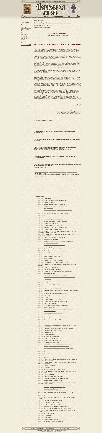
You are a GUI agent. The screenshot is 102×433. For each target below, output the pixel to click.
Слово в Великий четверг (50, 273)
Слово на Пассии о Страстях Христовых (53, 338)
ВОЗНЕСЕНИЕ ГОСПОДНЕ (50, 374)
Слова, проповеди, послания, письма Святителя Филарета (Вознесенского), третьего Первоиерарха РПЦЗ (58, 363)
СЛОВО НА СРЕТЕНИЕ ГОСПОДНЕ (52, 404)
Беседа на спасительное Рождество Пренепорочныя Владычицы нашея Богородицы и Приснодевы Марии (57, 383)
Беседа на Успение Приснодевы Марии (53, 380)
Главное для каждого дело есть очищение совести (55, 237)
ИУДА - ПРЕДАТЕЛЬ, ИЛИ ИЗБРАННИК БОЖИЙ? (56, 390)
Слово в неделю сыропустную (51, 217)
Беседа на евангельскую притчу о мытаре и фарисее (55, 206)
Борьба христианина (48, 258)
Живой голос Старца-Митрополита (52, 256)
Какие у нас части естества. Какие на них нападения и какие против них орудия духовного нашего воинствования (57, 232)
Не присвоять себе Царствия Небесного (53, 219)
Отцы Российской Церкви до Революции (26, 30)
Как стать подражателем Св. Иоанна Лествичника (55, 221)
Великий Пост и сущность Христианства (53, 421)
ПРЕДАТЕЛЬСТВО (48, 208)
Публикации (50, 16)
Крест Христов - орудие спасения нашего (53, 282)
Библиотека (58, 16)
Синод (34, 16)
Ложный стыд (47, 297)
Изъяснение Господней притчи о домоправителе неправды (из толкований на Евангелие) (58, 291)
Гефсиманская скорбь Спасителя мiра (52, 288)
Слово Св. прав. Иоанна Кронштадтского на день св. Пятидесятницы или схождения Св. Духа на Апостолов (57, 360)
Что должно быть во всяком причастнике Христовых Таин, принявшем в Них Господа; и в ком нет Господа (58, 235)
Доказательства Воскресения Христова (53, 330)
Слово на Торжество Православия (51, 321)
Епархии (66, 16)
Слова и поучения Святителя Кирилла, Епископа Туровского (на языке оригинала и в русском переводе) (57, 326)
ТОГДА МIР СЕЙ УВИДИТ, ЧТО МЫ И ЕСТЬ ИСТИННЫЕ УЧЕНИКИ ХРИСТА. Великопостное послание (57, 398)
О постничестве (47, 355)
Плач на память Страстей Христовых (52, 269)
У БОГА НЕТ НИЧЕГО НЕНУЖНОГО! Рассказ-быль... (56, 406)
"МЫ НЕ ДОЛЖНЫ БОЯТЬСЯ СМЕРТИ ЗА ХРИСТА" (56, 213)
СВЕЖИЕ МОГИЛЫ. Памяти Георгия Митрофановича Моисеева (58, 252)
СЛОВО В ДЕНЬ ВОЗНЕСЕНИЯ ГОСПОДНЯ (54, 387)
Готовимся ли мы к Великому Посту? (52, 248)
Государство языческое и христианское (52, 299)
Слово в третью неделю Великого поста (53, 229)
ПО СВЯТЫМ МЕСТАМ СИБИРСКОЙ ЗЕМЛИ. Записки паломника (59, 277)
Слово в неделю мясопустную (51, 215)
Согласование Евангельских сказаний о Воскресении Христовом (58, 309)
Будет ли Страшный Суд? (49, 250)
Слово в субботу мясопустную (51, 223)
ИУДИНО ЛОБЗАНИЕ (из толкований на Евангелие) (56, 293)
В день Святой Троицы (49, 332)
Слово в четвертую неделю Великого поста (53, 225)
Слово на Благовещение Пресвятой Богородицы (55, 200)
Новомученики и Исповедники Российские (25, 26)
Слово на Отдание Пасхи (49, 307)
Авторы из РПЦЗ (25, 22)
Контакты (73, 16)
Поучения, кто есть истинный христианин (53, 260)
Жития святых (24, 36)
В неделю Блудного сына (49, 202)
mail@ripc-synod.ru (67, 428)
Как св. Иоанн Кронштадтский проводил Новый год (56, 305)
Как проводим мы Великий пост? (51, 342)
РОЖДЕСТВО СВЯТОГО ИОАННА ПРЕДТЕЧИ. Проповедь (58, 408)
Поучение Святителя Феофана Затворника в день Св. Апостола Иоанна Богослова (57, 265)
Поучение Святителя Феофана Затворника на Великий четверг (58, 271)
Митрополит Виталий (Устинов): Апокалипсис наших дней (57, 284)
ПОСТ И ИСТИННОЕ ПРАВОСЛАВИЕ (53, 400)
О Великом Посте (48, 350)
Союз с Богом (47, 295)
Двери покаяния (47, 198)
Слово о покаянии (48, 351)
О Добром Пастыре (48, 367)
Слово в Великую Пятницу (50, 334)
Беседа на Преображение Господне (52, 247)
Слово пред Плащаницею (50, 311)
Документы (41, 16)
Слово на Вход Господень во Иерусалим (53, 340)
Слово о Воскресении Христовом (51, 267)
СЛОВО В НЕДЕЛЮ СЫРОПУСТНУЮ (53, 402)
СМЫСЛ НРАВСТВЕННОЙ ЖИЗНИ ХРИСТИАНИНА (56, 378)
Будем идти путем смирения (50, 254)
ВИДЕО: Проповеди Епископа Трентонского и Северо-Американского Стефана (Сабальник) (57, 372)
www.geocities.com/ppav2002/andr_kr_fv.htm (43, 120)
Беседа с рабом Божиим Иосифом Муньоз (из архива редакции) (58, 241)
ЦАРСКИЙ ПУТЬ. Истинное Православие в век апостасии (57, 212)
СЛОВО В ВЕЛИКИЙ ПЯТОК (51, 389)
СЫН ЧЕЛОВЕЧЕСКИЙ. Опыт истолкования (54, 245)
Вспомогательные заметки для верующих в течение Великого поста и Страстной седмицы (56, 411)
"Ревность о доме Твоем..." (50, 365)
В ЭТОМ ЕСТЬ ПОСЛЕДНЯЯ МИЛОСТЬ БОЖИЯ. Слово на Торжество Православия (57, 393)
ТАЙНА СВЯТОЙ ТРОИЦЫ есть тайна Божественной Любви (58, 385)
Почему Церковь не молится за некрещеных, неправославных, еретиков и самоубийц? (57, 315)
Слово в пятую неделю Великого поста (53, 281)
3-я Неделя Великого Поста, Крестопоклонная (54, 369)
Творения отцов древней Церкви (24, 33)
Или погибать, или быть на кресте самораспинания (55, 227)
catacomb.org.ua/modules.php (40, 134)
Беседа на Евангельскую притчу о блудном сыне (55, 204)
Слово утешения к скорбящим (51, 239)
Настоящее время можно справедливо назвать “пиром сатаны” (58, 210)
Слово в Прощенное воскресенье (51, 353)
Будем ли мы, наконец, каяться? (51, 243)
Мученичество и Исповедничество (52, 336)
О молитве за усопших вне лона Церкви (53, 313)
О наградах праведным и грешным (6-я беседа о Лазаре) (57, 262)
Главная (27, 16)
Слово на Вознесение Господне (51, 323)
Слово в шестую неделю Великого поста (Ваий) (55, 275)
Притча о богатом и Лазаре (50, 303)
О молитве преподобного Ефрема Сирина (53, 376)
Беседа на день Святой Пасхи (50, 286)
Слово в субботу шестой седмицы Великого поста (55, 301)
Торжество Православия (49, 357)
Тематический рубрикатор (24, 39)
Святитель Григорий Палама (50, 317)
